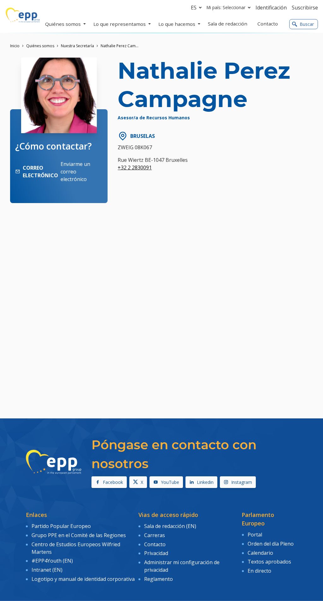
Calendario (260, 552)
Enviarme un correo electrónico (75, 172)
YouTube (170, 482)
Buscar (307, 24)
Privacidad (156, 553)
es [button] (194, 7)
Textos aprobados (269, 561)
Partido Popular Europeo (61, 526)
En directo (259, 570)
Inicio (15, 45)
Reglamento (158, 578)
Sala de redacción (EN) (170, 526)
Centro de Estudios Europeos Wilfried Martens (76, 548)
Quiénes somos (40, 45)
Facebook (113, 482)
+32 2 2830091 (135, 167)
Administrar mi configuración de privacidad (182, 566)
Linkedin (205, 482)
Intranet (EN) (47, 569)
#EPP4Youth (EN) (52, 560)
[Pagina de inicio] (22, 15)
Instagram (241, 482)
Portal (255, 534)
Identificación (271, 7)
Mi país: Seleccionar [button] (226, 7)
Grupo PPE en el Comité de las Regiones (79, 535)
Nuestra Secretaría (77, 45)
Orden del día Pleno (271, 543)
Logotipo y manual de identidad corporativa (83, 578)
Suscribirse (305, 7)
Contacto (155, 544)
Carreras (154, 535)
